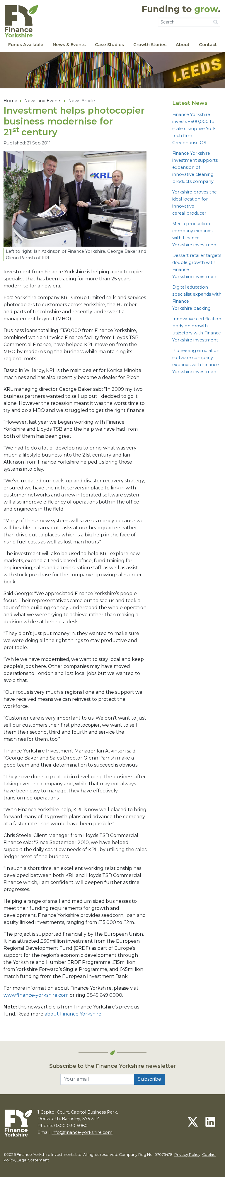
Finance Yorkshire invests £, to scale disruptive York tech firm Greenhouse (194, 128)
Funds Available (25, 44)
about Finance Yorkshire (73, 1014)
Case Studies (109, 44)
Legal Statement (33, 1160)
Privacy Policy (187, 1154)
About (183, 44)
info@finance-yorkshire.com (82, 1132)
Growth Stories (149, 44)
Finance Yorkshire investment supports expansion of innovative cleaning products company (195, 167)
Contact (208, 44)
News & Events (69, 44)
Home (10, 100)
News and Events (42, 100)
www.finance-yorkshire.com (36, 995)
